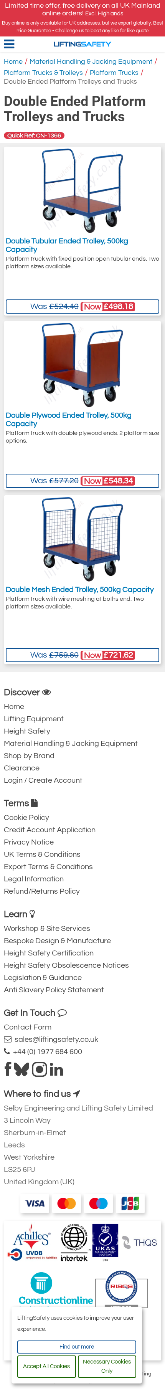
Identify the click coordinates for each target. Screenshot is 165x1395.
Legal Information (34, 879)
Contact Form (27, 1027)
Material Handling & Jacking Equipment (91, 61)
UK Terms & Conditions (42, 854)
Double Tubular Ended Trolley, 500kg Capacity (67, 245)
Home (13, 61)
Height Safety (27, 731)
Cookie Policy (26, 817)
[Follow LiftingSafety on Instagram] (39, 1072)
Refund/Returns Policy (42, 891)
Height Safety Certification (49, 953)
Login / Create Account (43, 780)
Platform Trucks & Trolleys (43, 72)
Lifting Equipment (34, 719)
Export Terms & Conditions (48, 867)
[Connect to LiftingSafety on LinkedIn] (56, 1072)
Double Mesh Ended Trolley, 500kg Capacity (80, 589)
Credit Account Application (50, 830)
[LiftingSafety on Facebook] (8, 1072)
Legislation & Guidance (43, 978)
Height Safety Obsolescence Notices (66, 965)
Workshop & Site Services (47, 928)
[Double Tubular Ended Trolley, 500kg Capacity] (82, 191)
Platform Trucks (114, 72)
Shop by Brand (29, 756)
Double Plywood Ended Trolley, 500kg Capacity (69, 420)
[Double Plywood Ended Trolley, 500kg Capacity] (82, 365)
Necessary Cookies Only (107, 1366)
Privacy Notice (29, 842)
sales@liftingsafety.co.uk (55, 1039)
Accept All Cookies (46, 1366)
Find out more (76, 1347)
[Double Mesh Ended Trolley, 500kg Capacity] (82, 539)
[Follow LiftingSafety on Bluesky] (21, 1072)
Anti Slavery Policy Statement (54, 990)
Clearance (22, 768)
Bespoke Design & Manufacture (57, 941)
